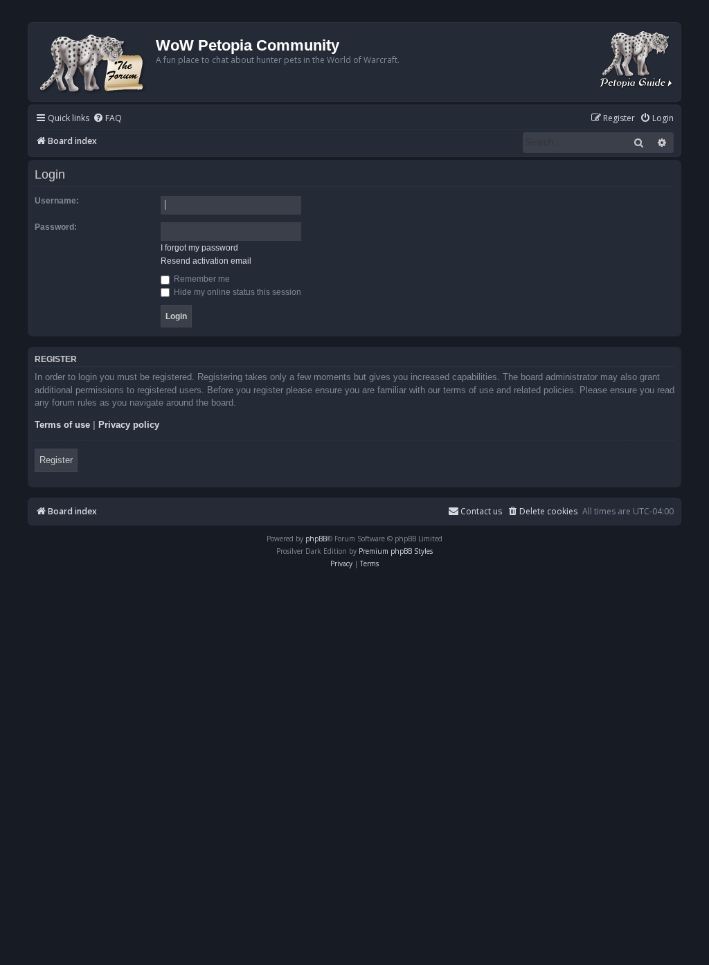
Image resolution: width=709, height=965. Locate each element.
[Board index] (94, 62)
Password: (56, 227)
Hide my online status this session (236, 292)
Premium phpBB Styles (396, 551)
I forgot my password (199, 248)
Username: (57, 201)
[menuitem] (107, 118)
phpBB (316, 538)
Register (56, 460)
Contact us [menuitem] (481, 511)
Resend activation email (206, 261)
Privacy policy (128, 425)
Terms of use (62, 425)
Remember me (201, 279)
